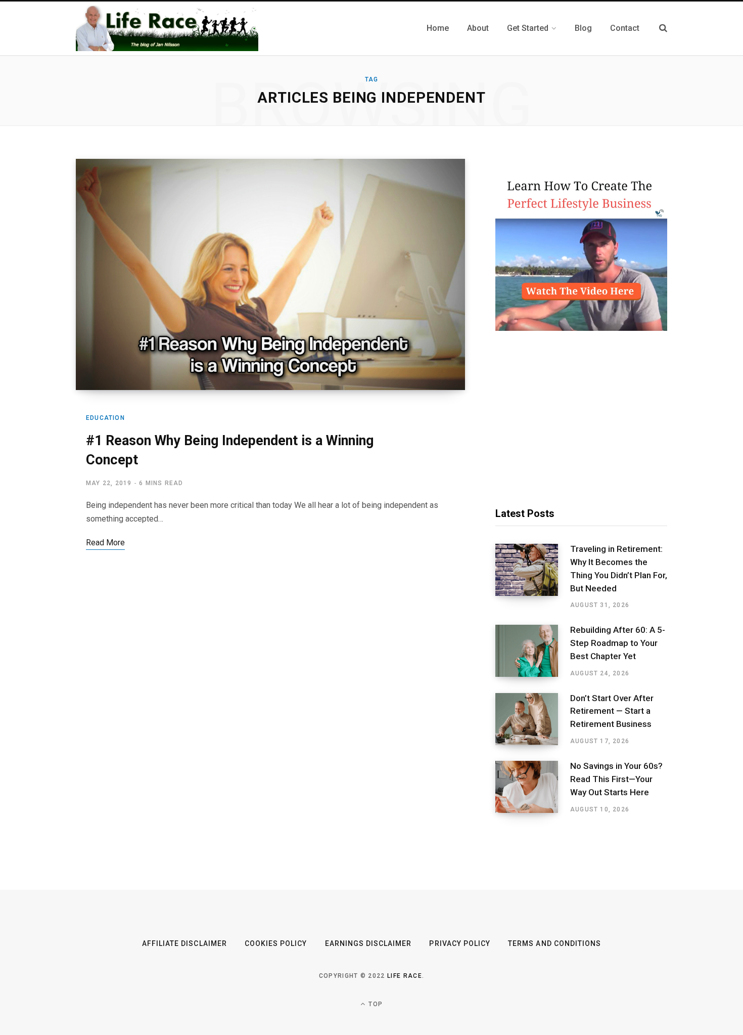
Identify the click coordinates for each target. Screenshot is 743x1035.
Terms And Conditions (554, 943)
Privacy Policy (459, 943)
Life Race (404, 975)
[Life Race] (167, 28)
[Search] (663, 28)
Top (374, 1004)
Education (105, 417)
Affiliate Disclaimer (184, 943)
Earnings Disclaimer (368, 943)
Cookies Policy (276, 943)
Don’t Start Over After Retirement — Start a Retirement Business (612, 711)
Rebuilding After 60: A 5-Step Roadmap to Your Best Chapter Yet (617, 643)
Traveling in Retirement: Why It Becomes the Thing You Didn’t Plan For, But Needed (618, 568)
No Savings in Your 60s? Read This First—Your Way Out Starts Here (616, 779)
